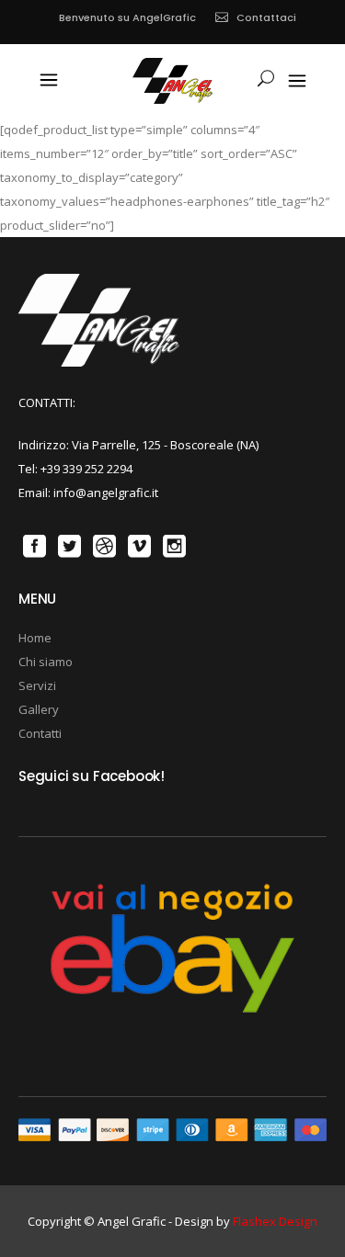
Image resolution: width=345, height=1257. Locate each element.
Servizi (37, 685)
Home (35, 637)
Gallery (38, 709)
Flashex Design (275, 1221)
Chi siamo (45, 661)
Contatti (40, 733)
